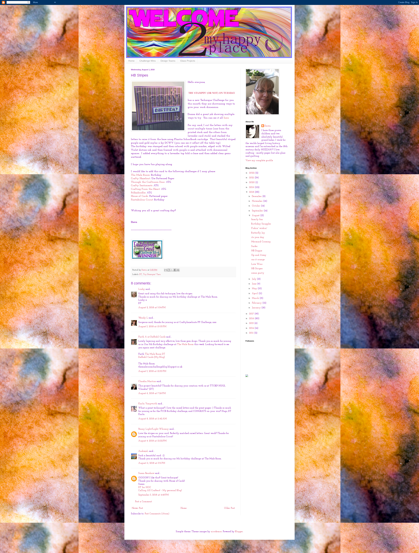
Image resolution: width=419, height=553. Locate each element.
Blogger (239, 531)
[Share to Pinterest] (178, 270)
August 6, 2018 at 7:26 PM (152, 393)
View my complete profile (259, 160)
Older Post (229, 508)
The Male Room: (140, 175)
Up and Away (258, 255)
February (257, 303)
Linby (141, 289)
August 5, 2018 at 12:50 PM (152, 371)
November (257, 201)
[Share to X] (171, 270)
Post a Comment (143, 501)
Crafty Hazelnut (140, 178)
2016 (252, 318)
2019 (252, 187)
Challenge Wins (147, 60)
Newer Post (137, 508)
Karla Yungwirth (147, 404)
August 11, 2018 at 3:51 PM (151, 463)
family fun (257, 219)
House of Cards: (139, 196)
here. (226, 118)
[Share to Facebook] (175, 270)
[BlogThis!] (168, 270)
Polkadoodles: (138, 192)
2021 (252, 178)
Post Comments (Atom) (157, 514)
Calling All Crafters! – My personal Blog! (160, 490)
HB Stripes (257, 268)
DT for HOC (144, 487)
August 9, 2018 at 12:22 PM (152, 441)
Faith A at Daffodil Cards (151, 337)
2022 (252, 173)
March (256, 298)
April (255, 293)
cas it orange (258, 259)
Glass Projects (187, 60)
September (258, 211)
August (256, 215)
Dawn (268, 126)
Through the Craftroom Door (148, 182)
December (257, 196)
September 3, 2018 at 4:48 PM (153, 495)
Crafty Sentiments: (142, 185)
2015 (251, 323)
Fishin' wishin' (259, 228)
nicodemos (216, 531)
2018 (252, 192)
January (256, 308)
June (254, 284)
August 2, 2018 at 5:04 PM (152, 307)
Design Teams (168, 60)
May (255, 288)
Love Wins (256, 264)
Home (131, 60)
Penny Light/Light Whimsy (153, 429)
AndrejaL (143, 451)
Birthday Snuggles (261, 224)
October (256, 206)
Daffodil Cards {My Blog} (151, 357)
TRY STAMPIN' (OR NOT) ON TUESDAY (211, 93)
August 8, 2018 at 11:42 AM (152, 419)
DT (140, 274)
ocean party (257, 273)
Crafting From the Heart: (145, 189)
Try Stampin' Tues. (152, 274)
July (254, 279)
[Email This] (165, 270)
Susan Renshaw (146, 473)
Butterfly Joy (258, 233)
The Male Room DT (155, 354)
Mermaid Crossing (261, 242)
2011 (251, 333)
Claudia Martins (147, 381)
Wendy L (143, 318)
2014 (252, 328)
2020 (252, 182)
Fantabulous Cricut (142, 199)
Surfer (254, 246)
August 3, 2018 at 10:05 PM (152, 326)
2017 (252, 314)
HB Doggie (256, 251)
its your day (257, 237)
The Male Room (185, 344)
